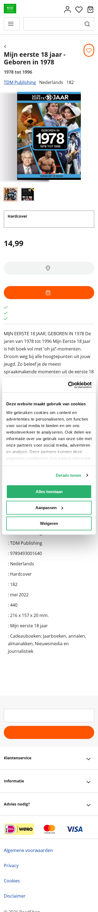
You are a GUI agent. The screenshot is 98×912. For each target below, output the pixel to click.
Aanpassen (46, 507)
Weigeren (49, 523)
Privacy (11, 866)
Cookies (12, 881)
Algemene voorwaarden (28, 850)
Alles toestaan (49, 491)
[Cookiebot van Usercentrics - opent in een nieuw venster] (69, 384)
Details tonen (68, 475)
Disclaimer (15, 896)
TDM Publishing (20, 82)
